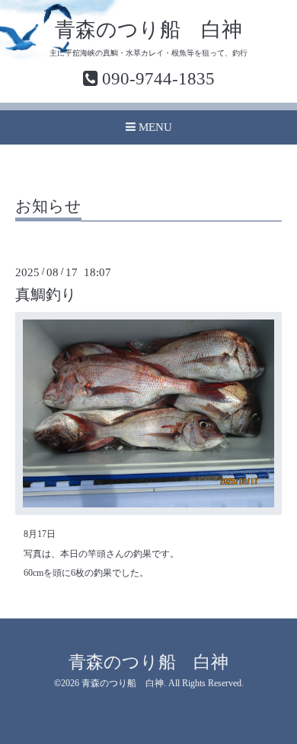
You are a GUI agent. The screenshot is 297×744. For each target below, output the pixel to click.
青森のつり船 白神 (148, 29)
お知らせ (48, 207)
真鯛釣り (45, 295)
